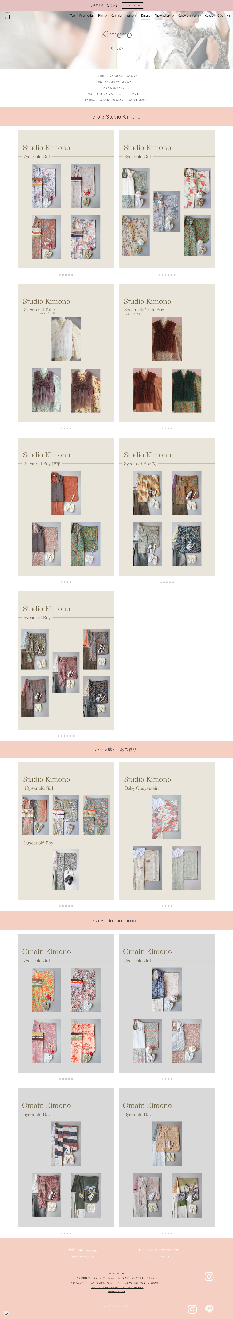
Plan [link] (100, 15)
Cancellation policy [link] (189, 15)
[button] (229, 16)
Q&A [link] (220, 15)
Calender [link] (116, 15)
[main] (116, 34)
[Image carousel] (66, 203)
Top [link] (72, 15)
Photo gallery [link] (162, 15)
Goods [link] (209, 15)
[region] (116, 5)
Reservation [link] (86, 15)
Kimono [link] (145, 15)
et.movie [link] (131, 15)
